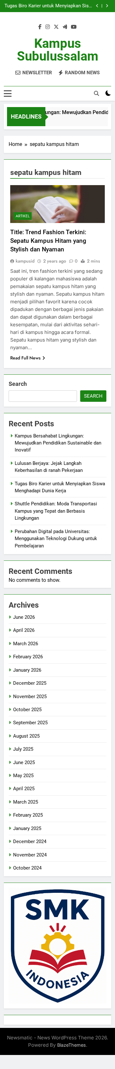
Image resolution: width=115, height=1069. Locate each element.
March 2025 (25, 802)
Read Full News (25, 358)
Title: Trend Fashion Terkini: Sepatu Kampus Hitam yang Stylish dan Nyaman (48, 240)
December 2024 (29, 841)
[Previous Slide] (97, 6)
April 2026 (23, 630)
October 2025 (27, 709)
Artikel (22, 216)
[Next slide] (107, 6)
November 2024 (30, 855)
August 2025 (26, 736)
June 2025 (24, 762)
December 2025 (29, 683)
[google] (65, 27)
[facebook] (39, 27)
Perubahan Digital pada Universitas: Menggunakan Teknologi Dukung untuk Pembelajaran (56, 539)
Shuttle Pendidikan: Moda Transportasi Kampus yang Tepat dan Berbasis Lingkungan (56, 511)
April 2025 (23, 788)
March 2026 (25, 643)
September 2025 (30, 723)
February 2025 (28, 815)
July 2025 (23, 749)
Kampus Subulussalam (57, 50)
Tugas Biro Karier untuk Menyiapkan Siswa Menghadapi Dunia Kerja (49, 6)
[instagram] (47, 27)
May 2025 (23, 775)
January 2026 (27, 670)
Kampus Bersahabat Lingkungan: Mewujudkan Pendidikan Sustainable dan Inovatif (58, 443)
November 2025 (30, 696)
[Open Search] (96, 93)
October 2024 (27, 868)
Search (18, 383)
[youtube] (74, 27)
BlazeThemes (71, 1045)
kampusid (25, 261)
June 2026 (24, 617)
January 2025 (27, 828)
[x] (56, 27)
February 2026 (28, 657)
